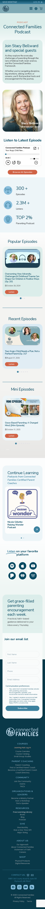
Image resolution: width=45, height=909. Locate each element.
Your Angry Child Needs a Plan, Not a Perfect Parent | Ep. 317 (22, 352)
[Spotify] (12, 566)
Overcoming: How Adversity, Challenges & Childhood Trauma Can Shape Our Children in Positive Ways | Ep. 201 (22, 277)
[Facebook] (13, 887)
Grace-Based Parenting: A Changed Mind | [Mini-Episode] (21, 424)
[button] (36, 8)
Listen (11, 292)
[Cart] (41, 8)
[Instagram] (19, 887)
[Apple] (22, 566)
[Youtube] (33, 566)
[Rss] (32, 887)
